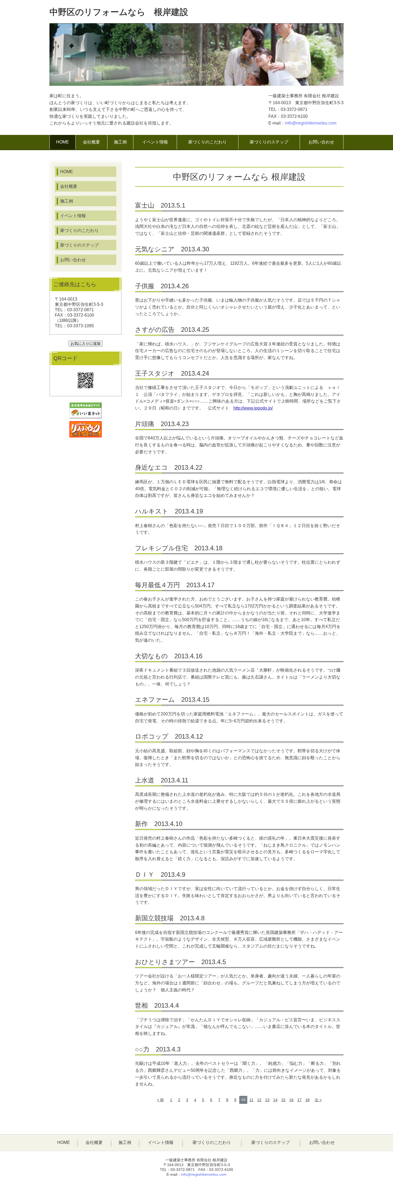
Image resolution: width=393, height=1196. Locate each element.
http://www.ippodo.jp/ (253, 408)
